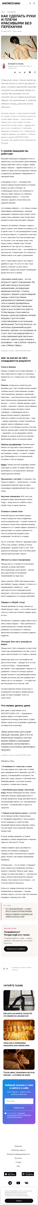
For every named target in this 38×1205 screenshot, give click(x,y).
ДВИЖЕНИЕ (11, 12)
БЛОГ (3, 12)
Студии (18, 1162)
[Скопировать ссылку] (35, 72)
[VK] (20, 72)
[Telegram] (15, 72)
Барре (3, 465)
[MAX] (30, 72)
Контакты (18, 1158)
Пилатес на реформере (11, 444)
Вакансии (18, 1146)
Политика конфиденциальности (18, 1154)
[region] (19, 1195)
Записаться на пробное (16, 949)
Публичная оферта (18, 1150)
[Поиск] (30, 3)
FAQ (18, 1166)
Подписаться (19, 1108)
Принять (19, 1201)
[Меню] (34, 3)
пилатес (28, 125)
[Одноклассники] (25, 72)
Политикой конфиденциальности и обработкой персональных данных (19, 1115)
